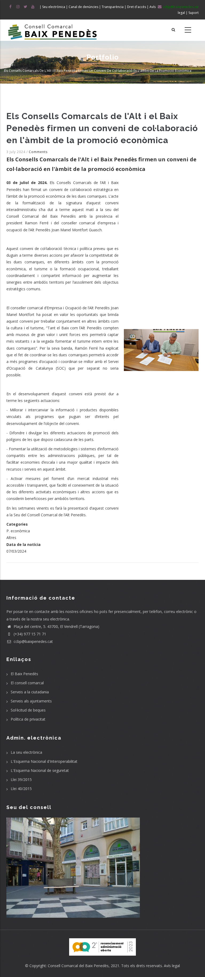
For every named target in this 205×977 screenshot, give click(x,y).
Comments (38, 152)
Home (8, 64)
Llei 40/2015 (21, 788)
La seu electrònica (26, 752)
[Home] (52, 30)
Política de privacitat (28, 719)
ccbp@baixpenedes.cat (33, 641)
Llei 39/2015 (21, 779)
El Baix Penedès (24, 673)
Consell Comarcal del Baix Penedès (78, 965)
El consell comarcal (27, 682)
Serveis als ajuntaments (31, 701)
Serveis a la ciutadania (30, 691)
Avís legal (172, 965)
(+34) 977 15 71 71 (29, 633)
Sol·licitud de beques (28, 710)
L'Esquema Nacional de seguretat (40, 770)
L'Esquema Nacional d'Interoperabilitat (44, 761)
